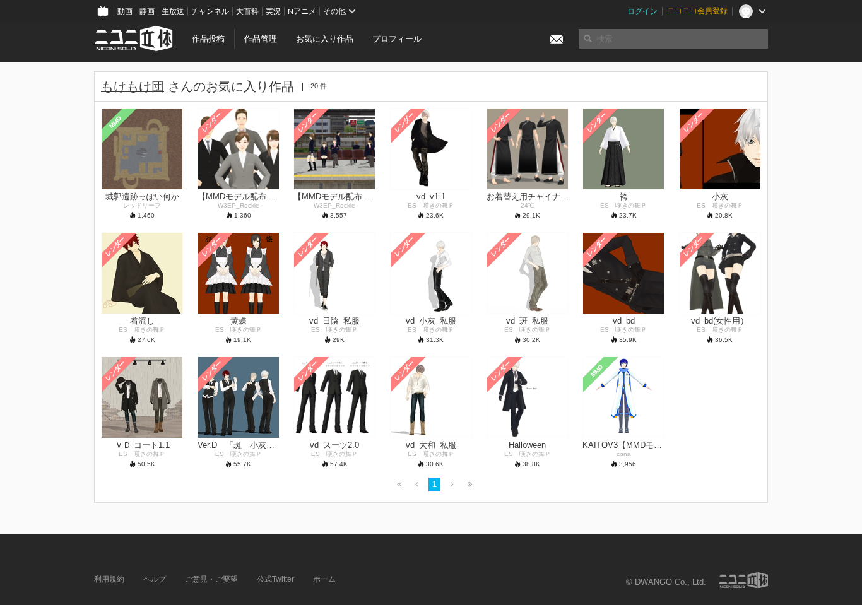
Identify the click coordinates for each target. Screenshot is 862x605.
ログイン (642, 11)
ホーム (324, 579)
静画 (147, 11)
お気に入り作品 (324, 39)
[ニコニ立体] (743, 580)
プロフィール (397, 39)
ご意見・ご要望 (211, 579)
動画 (125, 11)
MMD (115, 121)
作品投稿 (208, 39)
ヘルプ (154, 579)
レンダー (211, 121)
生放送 (173, 11)
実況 (273, 11)
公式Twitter (275, 579)
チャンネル (210, 11)
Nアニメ (302, 11)
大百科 (247, 11)
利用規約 (109, 579)
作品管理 (260, 39)
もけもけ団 (132, 86)
